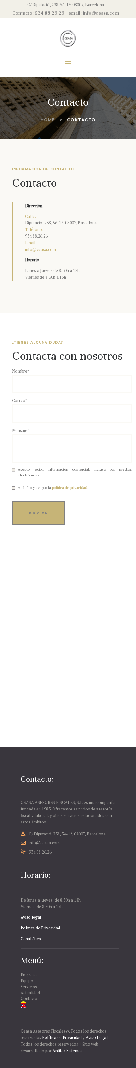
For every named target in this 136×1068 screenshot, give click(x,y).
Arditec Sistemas (68, 1050)
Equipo (27, 981)
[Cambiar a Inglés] (68, 1006)
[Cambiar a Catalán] (68, 1003)
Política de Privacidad (40, 928)
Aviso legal (31, 917)
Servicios (29, 987)
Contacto (29, 998)
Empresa (29, 975)
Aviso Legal (97, 1037)
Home (47, 119)
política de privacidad (69, 487)
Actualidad (30, 993)
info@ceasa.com (40, 249)
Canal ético (31, 938)
